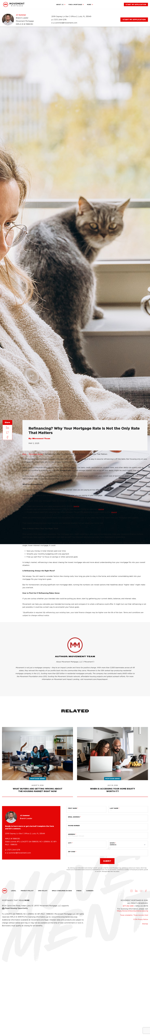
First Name (72, 808)
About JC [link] (59, 4)
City (69, 843)
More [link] (89, 4)
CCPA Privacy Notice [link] (140, 919)
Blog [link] (24, 454)
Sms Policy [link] (42, 890)
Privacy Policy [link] (27, 890)
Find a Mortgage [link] (75, 4)
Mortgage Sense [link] (36, 454)
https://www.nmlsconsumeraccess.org (132, 911)
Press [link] (79, 890)
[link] (14, 4)
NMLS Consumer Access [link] (62, 890)
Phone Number (74, 825)
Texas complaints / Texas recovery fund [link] (134, 915)
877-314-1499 (128, 906)
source (76, 506)
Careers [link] (89, 890)
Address (71, 834)
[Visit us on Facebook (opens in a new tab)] (146, 891)
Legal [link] (13, 890)
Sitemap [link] (145, 924)
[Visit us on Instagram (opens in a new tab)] (131, 891)
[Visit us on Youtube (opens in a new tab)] (141, 891)
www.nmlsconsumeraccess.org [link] (64, 917)
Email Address (74, 817)
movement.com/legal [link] (40, 920)
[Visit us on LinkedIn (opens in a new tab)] (136, 891)
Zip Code (71, 851)
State (112, 843)
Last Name (114, 808)
